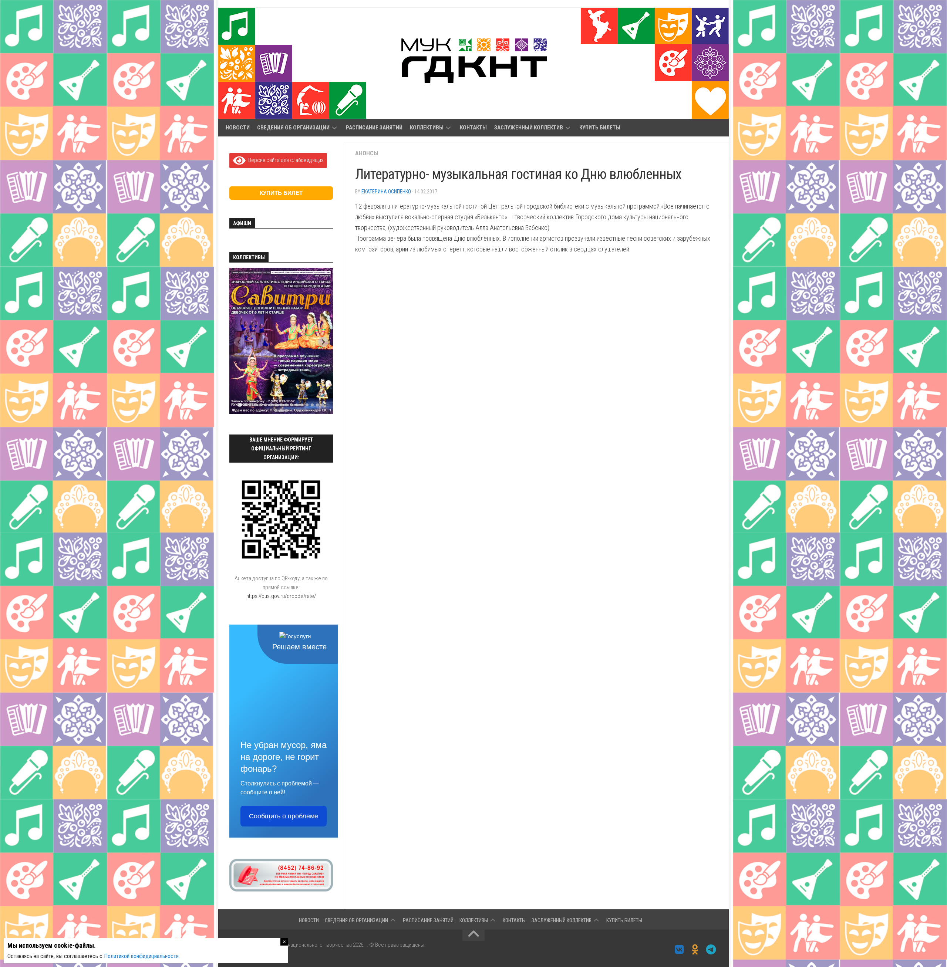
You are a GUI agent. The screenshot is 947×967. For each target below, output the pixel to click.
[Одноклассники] (695, 949)
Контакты (473, 127)
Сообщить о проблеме (283, 816)
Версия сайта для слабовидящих (284, 160)
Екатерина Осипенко (386, 192)
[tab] (239, 405)
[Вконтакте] (679, 949)
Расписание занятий (374, 127)
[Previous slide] (239, 342)
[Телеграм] (711, 949)
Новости (238, 127)
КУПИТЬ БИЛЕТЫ (599, 127)
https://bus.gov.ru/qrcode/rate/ (281, 596)
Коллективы (427, 127)
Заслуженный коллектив (528, 127)
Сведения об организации (293, 127)
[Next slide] (323, 342)
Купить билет (281, 193)
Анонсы (366, 153)
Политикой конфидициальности (141, 956)
